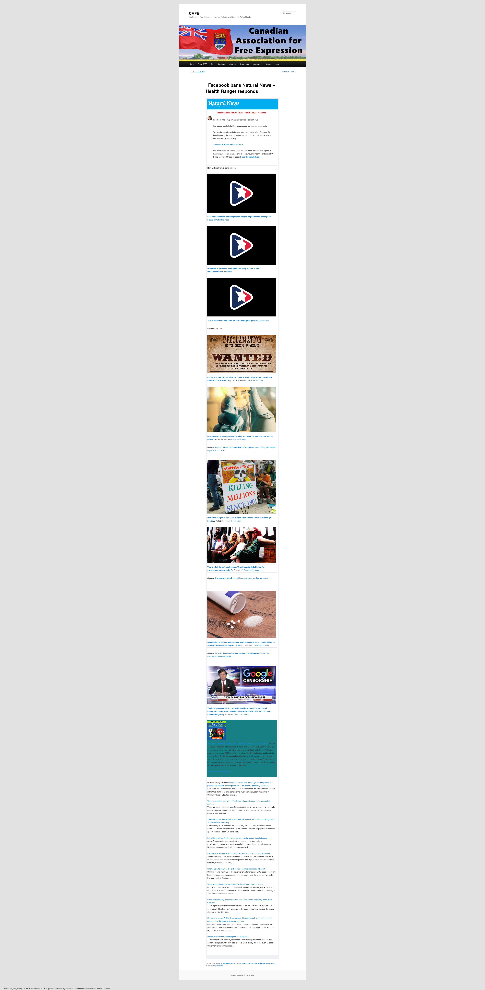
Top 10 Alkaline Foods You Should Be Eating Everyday (231, 320)
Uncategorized (228, 963)
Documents (244, 64)
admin (272, 963)
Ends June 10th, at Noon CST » (221, 771)
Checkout (232, 64)
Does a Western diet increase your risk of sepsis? (227, 936)
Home (192, 64)
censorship (246, 963)
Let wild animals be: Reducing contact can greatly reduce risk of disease (237, 838)
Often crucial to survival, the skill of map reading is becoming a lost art (236, 868)
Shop (277, 64)
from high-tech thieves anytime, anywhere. (242, 578)
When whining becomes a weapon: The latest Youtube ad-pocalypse (235, 884)
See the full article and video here (228, 144)
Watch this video (222, 219)
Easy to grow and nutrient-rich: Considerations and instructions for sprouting (238, 853)
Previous (285, 72)
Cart (212, 64)
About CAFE (202, 64)
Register (268, 64)
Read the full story (255, 380)
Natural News (263, 963)
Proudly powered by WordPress (242, 975)
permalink (219, 966)
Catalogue (221, 64)
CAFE (194, 13)
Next (293, 72)
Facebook (254, 963)
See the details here (250, 156)
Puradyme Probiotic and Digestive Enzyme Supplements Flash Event (237, 743)
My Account (257, 64)
